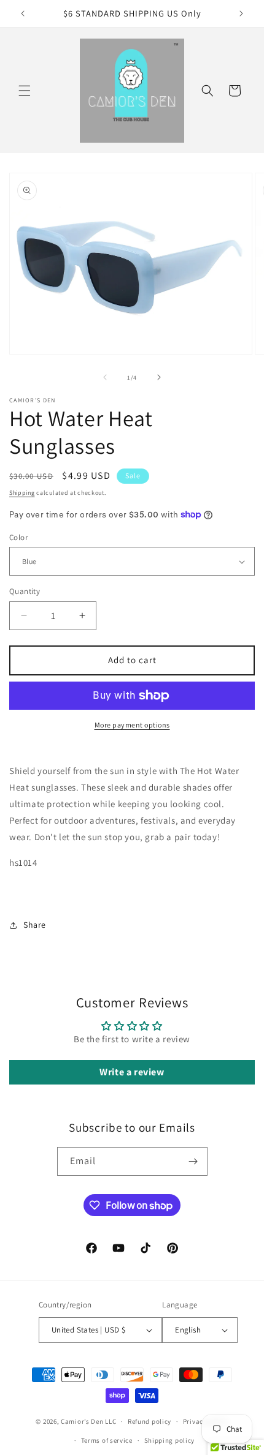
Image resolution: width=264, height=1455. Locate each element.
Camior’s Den (82, 1421)
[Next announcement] (241, 13)
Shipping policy (169, 1440)
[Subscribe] (193, 1161)
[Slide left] (104, 377)
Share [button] (34, 924)
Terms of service (107, 1440)
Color (18, 537)
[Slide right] (159, 377)
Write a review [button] (131, 1072)
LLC (110, 1421)
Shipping (22, 493)
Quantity (24, 591)
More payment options (132, 724)
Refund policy (149, 1421)
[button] (24, 90)
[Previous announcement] (22, 13)
